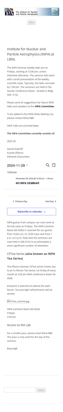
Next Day (50, 201)
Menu (31, 22)
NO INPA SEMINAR (27, 183)
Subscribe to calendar (30, 211)
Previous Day (21, 201)
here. (36, 125)
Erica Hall (47, 333)
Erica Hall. (28, 117)
